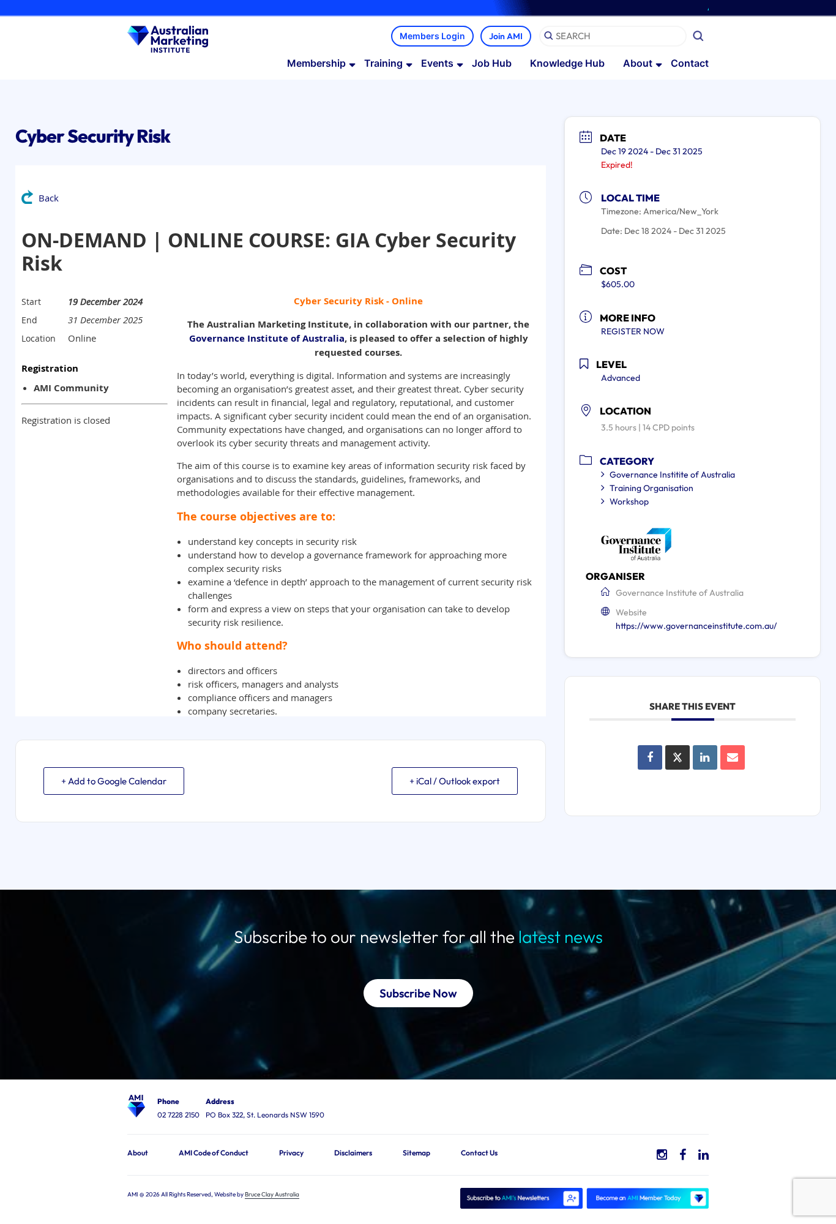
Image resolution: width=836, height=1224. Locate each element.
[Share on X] (677, 757)
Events (437, 63)
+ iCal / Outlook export (454, 781)
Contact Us (479, 1152)
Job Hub (492, 63)
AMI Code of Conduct (213, 1152)
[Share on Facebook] (650, 757)
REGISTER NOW (633, 331)
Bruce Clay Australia (272, 1194)
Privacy (291, 1152)
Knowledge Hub (567, 63)
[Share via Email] (732, 757)
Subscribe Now (418, 993)
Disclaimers (353, 1152)
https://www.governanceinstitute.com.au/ (696, 625)
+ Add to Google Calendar (113, 781)
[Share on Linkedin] (705, 757)
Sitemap (416, 1152)
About (637, 63)
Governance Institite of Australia (672, 474)
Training (383, 63)
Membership (316, 63)
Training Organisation (651, 488)
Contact (690, 63)
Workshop (629, 501)
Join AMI (506, 36)
